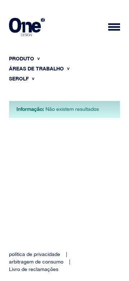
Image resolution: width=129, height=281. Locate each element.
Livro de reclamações (33, 269)
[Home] (27, 28)
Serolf (19, 78)
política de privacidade (34, 254)
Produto (22, 58)
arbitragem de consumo (36, 262)
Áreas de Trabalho (37, 68)
